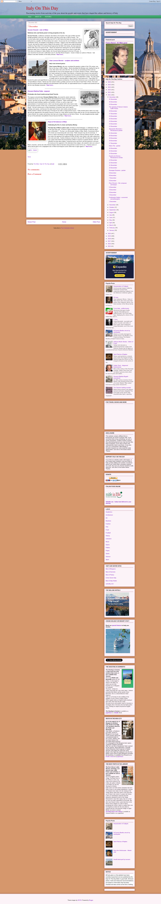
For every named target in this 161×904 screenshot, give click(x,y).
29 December (113, 104)
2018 (109, 238)
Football (108, 533)
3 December (112, 192)
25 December (113, 118)
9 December (112, 173)
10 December (113, 167)
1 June (115, 319)
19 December (113, 138)
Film (107, 527)
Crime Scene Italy (111, 578)
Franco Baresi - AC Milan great (116, 43)
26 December (113, 116)
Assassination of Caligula (120, 286)
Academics (109, 512)
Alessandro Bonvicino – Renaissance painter (116, 129)
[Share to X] (62, 164)
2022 (109, 92)
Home (29, 16)
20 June (115, 297)
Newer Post (31, 222)
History (108, 535)
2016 (109, 243)
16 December (113, 148)
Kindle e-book (110, 756)
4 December (112, 189)
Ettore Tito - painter (114, 146)
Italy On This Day (42, 8)
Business (108, 521)
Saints (107, 553)
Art (106, 518)
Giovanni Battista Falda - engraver (39, 91)
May (110, 220)
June (111, 217)
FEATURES (48, 16)
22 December (113, 126)
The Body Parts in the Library (114, 811)
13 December (113, 160)
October (112, 207)
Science (108, 556)
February (112, 227)
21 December (113, 133)
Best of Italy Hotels (111, 581)
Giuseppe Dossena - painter (117, 170)
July (110, 215)
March (111, 225)
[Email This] (59, 164)
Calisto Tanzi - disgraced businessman (120, 366)
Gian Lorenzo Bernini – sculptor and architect (64, 60)
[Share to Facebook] (64, 164)
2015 (109, 246)
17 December (113, 143)
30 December (113, 102)
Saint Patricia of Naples (120, 354)
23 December (113, 124)
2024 (109, 87)
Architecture (109, 515)
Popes (107, 550)
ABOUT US (38, 16)
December (112, 97)
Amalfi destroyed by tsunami (121, 859)
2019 (109, 236)
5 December (112, 187)
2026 (109, 82)
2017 (109, 241)
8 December (112, 175)
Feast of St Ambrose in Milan (57, 122)
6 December (112, 180)
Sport (107, 559)
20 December (113, 135)
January (112, 230)
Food (107, 530)
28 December (113, 111)
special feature (116, 625)
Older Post (96, 222)
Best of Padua (110, 575)
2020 (109, 233)
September (112, 210)
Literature (108, 538)
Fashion (108, 524)
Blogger (91, 900)
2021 (109, 95)
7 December (112, 178)
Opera (107, 544)
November (112, 205)
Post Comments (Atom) (67, 228)
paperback (109, 712)
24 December (113, 121)
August (111, 212)
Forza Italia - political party (121, 308)
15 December (113, 151)
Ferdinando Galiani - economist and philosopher (118, 198)
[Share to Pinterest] (66, 164)
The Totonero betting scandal (122, 387)
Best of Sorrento (110, 572)
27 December (113, 113)
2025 (109, 84)
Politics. (108, 547)
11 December (113, 165)
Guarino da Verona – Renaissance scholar (116, 156)
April (110, 222)
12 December (113, 162)
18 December (113, 140)
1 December (112, 201)
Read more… (60, 54)
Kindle (116, 712)
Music (107, 541)
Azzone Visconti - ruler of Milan (38, 30)
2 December (112, 195)
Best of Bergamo (111, 569)
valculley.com (110, 583)
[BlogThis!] (61, 164)
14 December (113, 153)
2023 (109, 89)
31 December (113, 99)
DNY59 (80, 900)
